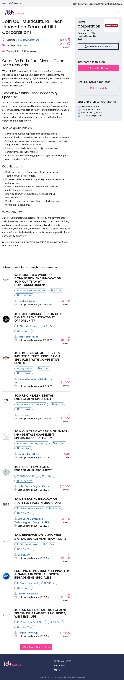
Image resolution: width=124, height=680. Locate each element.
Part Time (60, 443)
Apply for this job (99, 68)
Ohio (22, 326)
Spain (29, 368)
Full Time (23, 45)
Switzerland (33, 39)
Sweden (41, 290)
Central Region (26, 508)
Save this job (99, 87)
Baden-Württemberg (29, 443)
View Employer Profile (99, 46)
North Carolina (26, 404)
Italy (33, 476)
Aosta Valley (25, 476)
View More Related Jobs (36, 647)
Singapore (38, 508)
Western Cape (26, 622)
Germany (43, 443)
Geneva (23, 583)
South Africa (38, 622)
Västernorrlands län (28, 290)
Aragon (23, 368)
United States (31, 326)
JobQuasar (59, 665)
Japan (57, 669)
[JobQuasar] (16, 11)
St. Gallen (21, 39)
